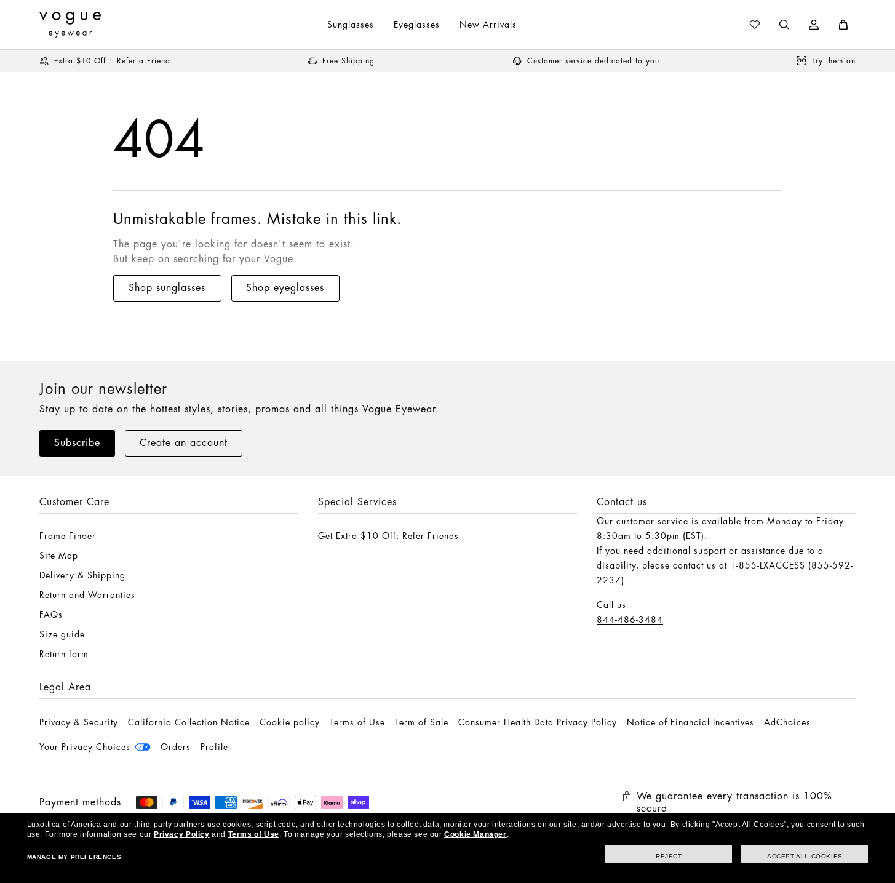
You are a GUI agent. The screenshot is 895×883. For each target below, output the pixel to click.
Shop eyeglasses (285, 288)
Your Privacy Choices (84, 747)
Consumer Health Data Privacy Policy (537, 722)
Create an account (184, 443)
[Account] (814, 24)
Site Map (58, 555)
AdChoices (787, 722)
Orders (176, 747)
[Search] (784, 24)
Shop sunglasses (167, 288)
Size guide (62, 634)
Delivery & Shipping (82, 575)
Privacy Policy (181, 834)
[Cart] (843, 24)
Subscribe (77, 443)
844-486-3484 (630, 619)
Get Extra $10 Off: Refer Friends (388, 536)
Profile (214, 747)
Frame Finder (67, 536)
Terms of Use (357, 722)
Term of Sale (421, 722)
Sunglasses (350, 24)
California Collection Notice (189, 722)
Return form (64, 654)
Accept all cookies (805, 856)
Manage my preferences (74, 856)
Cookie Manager (475, 834)
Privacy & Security (78, 722)
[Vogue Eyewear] (70, 25)
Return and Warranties (87, 595)
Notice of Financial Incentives (690, 722)
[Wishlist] (754, 24)
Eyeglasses (417, 24)
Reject (669, 856)
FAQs (51, 614)
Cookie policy (290, 722)
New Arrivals (488, 24)
